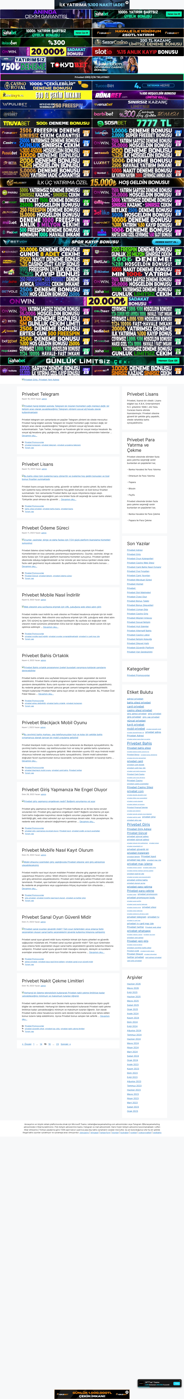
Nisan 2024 (133, 1047)
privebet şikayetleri (150, 954)
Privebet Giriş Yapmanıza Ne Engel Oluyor (64, 789)
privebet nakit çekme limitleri (72, 1029)
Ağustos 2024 (134, 1030)
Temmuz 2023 (134, 1085)
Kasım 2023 (133, 1068)
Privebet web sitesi (153, 927)
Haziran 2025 (134, 996)
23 (57, 1044)
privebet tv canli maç (133, 920)
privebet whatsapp (139, 930)
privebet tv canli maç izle (89, 636)
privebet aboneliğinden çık (135, 732)
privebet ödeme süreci (62, 576)
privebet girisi (149, 817)
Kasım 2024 (133, 1018)
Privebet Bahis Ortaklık (45, 655)
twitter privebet (135, 957)
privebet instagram (33, 445)
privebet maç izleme (139, 863)
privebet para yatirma (139, 886)
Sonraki (66, 1044)
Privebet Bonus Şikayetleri (140, 605)
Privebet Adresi (135, 550)
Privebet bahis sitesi (139, 747)
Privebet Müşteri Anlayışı (139, 618)
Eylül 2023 (132, 1077)
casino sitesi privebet (139, 710)
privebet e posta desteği (135, 801)
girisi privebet (154, 713)
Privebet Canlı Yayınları (138, 575)
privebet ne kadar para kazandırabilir (139, 877)
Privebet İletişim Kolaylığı (139, 639)
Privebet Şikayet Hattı (138, 643)
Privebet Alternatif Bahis (139, 630)
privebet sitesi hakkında (134, 911)
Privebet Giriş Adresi (139, 829)
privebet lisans (67, 509)
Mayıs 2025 (133, 1001)
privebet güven (154, 843)
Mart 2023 (132, 1102)
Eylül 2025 (132, 992)
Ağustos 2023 (134, 1081)
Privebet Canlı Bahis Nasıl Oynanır (144, 567)
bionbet (115, 1132)
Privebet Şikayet (135, 954)
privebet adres (153, 732)
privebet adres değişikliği (35, 703)
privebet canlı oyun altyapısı (136, 777)
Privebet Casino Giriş (137, 613)
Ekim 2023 (132, 1073)
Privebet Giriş (134, 554)
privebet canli (135, 761)
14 (41, 1044)
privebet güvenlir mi (137, 849)
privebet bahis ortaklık (56, 703)
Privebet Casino (135, 780)
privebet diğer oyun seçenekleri (137, 798)
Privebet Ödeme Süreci (45, 528)
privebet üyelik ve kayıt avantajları (86, 831)
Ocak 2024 (132, 1060)
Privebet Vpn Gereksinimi (139, 652)
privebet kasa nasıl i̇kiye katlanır (51, 962)
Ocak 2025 (132, 1009)
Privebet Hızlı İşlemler (138, 626)
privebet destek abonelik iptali (137, 795)
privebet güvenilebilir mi (135, 846)
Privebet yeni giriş (137, 940)
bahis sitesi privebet (33, 509)
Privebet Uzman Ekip (137, 609)
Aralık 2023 (133, 1064)
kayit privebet (135, 724)
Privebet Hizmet (135, 584)
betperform (105, 1132)
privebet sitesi (149, 907)
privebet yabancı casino (134, 934)
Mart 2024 (132, 1052)
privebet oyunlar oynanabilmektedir (63, 636)
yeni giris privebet (134, 961)
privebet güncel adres (138, 836)
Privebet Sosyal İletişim (138, 622)
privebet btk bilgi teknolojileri (136, 758)
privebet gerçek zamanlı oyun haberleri (139, 814)
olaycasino (84, 1132)
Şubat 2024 (133, 1056)
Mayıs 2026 (133, 988)
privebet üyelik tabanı (147, 951)
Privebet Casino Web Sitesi (140, 563)
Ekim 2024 (132, 1022)
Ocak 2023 (132, 1111)
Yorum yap (29, 448)
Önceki (26, 1044)
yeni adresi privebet (153, 957)
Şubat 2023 (133, 1107)
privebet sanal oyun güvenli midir (79, 962)
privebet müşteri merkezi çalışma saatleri (140, 870)
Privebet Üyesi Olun (137, 597)
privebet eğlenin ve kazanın (136, 804)
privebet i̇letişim (45, 576)
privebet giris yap (134, 820)
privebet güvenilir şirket (34, 1029)
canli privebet (135, 706)
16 (49, 1044)
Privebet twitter (75, 770)
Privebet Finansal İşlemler (137, 807)
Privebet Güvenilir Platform (140, 647)
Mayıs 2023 (133, 1094)
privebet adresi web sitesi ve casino (138, 739)
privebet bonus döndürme (149, 755)
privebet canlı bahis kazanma (136, 771)
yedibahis (157, 1132)
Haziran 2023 (134, 1090)
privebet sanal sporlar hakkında (137, 904)
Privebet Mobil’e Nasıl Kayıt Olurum (57, 850)
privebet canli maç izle (136, 768)
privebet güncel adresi (138, 839)
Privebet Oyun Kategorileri (140, 558)
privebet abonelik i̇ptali (153, 729)
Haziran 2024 (134, 1039)
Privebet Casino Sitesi (140, 787)
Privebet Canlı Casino (135, 774)
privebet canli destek (135, 765)
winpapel (95, 1132)
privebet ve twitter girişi (76, 898)
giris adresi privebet (137, 713)
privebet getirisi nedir (134, 817)
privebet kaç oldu (52, 1029)
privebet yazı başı (149, 934)
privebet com (135, 791)
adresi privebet (31, 962)
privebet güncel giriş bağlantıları (137, 843)
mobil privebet (136, 728)
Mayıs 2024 (133, 1043)
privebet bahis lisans (51, 509)
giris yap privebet (150, 717)
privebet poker (131, 894)
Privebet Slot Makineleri (139, 592)
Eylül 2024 (132, 1026)
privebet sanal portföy (134, 901)
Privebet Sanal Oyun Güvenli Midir (56, 917)
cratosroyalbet (145, 1132)
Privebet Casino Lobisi (138, 635)
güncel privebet (136, 720)
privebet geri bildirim (134, 811)
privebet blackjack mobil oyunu (38, 770)
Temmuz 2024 (134, 1035)
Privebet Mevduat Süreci (139, 580)
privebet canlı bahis (60, 770)
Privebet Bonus (133, 754)
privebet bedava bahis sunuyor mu (138, 751)
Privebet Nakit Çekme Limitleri (53, 980)
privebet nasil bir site (135, 874)
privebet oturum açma (136, 883)
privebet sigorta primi (134, 907)
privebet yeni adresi (135, 937)
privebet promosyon (147, 894)
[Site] (46, 133)
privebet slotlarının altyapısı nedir (138, 914)
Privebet (131, 588)
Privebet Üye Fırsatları (138, 571)
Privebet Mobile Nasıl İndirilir (51, 595)
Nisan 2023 (133, 1098)
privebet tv (153, 917)
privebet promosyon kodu (141, 897)
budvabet (124, 1132)
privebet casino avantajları (138, 784)
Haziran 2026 (134, 984)
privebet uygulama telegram (69, 445)
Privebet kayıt (65, 831)
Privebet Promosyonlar (34, 442)
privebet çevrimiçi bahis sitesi (139, 948)
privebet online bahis (137, 880)
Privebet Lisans (37, 464)
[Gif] (92, 182)
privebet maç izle (154, 860)
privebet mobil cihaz (149, 867)
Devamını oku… (29, 435)
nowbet (133, 1132)
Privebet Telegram (40, 394)
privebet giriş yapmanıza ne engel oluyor (41, 831)
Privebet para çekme (140, 890)
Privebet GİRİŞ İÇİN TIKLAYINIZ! (92, 77)
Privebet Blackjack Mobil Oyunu (54, 722)
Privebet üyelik (133, 951)
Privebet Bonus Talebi (138, 601)
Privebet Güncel (31, 576)
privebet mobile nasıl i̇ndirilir (36, 636)
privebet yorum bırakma (134, 944)
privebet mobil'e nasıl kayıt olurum (51, 898)
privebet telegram (49, 445)
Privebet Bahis (139, 743)
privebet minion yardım (134, 867)
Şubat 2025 (133, 1005)
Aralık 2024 (133, 1013)
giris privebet (30, 898)
